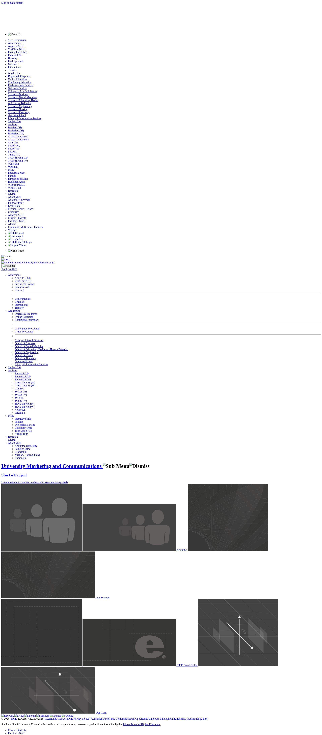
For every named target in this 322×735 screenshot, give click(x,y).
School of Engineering (20, 106)
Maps (11, 169)
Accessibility (50, 718)
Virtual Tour (14, 187)
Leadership (14, 205)
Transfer (12, 70)
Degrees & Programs (19, 76)
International (14, 67)
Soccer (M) (14, 145)
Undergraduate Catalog (20, 85)
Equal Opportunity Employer (143, 718)
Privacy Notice (81, 718)
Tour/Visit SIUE (23, 430)
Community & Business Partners (25, 227)
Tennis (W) (14, 154)
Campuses (13, 211)
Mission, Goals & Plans (20, 208)
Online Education (17, 79)
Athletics (12, 124)
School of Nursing (18, 109)
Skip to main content (12, 2)
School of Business (18, 94)
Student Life (14, 121)
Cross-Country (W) (18, 139)
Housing (12, 58)
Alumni (12, 224)
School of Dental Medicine (22, 97)
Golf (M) (13, 142)
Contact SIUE (65, 718)
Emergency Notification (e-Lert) (191, 718)
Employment (166, 718)
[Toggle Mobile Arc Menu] (8, 266)
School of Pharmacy (19, 112)
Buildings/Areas (16, 181)
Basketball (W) (16, 133)
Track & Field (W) (18, 160)
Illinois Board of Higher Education (141, 724)
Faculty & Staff (16, 221)
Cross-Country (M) (18, 136)
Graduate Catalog (17, 88)
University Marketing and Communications (52, 466)
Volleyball (13, 163)
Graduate (13, 64)
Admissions (14, 43)
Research (13, 190)
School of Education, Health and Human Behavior (23, 102)
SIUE (14, 718)
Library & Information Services (24, 118)
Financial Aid (15, 55)
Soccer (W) (14, 148)
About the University (19, 199)
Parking (12, 175)
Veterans (12, 230)
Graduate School (17, 115)
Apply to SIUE (16, 46)
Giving (11, 193)
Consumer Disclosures (103, 718)
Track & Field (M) (18, 157)
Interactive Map (16, 172)
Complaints (122, 718)
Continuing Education (19, 82)
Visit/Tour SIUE (16, 49)
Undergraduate (16, 61)
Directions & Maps (18, 178)
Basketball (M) (16, 130)
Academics (14, 73)
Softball (12, 151)
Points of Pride (16, 202)
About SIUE (14, 196)
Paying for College (18, 52)
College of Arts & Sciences (22, 91)
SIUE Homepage (17, 40)
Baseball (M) (15, 127)
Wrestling (13, 166)
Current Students (17, 218)
